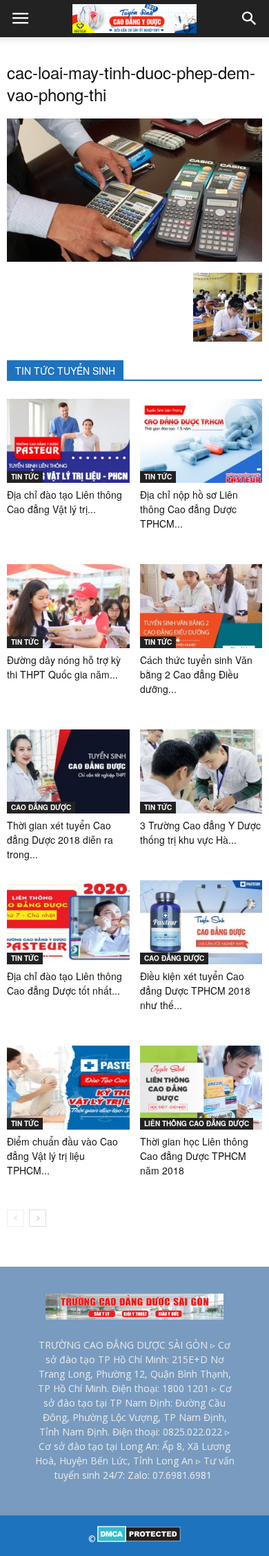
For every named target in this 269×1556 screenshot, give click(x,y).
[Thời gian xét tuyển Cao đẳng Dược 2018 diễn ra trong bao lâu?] (68, 771)
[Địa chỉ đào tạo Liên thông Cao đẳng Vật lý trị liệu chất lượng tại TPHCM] (68, 441)
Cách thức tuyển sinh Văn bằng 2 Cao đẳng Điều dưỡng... (196, 674)
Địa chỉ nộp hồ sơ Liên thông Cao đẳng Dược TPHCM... (189, 509)
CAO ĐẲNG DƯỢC (41, 807)
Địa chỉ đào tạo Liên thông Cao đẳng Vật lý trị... (64, 502)
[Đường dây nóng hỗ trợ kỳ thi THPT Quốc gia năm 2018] (68, 606)
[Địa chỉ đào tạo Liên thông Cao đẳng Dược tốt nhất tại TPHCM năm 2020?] (68, 922)
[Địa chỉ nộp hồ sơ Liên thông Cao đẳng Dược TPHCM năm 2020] (201, 441)
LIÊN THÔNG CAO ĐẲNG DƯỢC (196, 1123)
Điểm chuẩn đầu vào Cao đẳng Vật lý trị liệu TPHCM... (62, 1155)
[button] (249, 18)
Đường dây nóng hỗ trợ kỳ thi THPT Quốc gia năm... (64, 667)
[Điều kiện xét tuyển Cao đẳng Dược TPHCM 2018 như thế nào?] (201, 922)
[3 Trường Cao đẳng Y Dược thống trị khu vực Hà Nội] (201, 771)
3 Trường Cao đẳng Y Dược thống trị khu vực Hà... (200, 832)
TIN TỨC (25, 476)
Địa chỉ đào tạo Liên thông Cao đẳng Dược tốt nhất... (64, 983)
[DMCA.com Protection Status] (139, 1539)
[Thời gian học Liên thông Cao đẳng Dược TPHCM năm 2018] (201, 1088)
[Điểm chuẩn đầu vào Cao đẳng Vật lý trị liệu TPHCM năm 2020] (68, 1088)
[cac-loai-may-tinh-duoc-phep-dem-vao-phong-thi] (134, 258)
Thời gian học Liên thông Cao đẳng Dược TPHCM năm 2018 (194, 1155)
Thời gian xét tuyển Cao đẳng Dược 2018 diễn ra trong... (60, 839)
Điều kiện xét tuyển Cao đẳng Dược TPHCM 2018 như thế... (195, 990)
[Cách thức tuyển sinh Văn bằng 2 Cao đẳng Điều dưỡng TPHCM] (201, 606)
